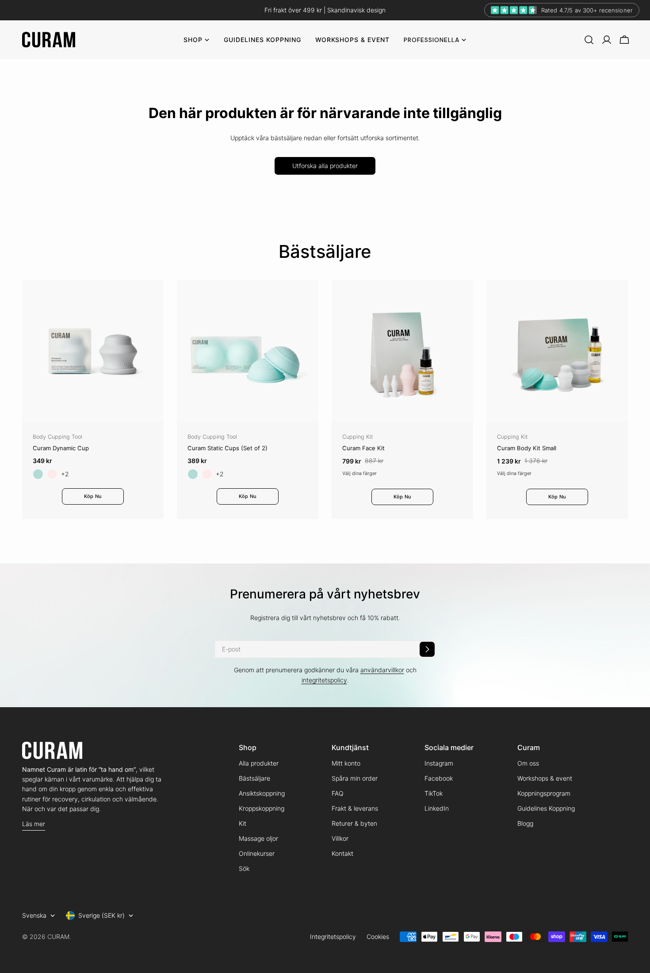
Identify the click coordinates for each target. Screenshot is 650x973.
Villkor (340, 838)
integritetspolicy (324, 680)
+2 (65, 474)
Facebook (438, 778)
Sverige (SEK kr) (101, 915)
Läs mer (33, 823)
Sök (244, 868)
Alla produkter (259, 763)
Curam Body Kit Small (526, 448)
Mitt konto (346, 763)
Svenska (34, 915)
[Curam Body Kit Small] (557, 350)
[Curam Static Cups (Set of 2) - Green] (192, 474)
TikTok (433, 793)
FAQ (338, 793)
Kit (242, 823)
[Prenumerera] (427, 649)
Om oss (528, 763)
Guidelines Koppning (546, 808)
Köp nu (93, 496)
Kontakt (342, 853)
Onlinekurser (257, 853)
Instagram (438, 763)
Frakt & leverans (355, 808)
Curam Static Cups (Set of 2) (227, 448)
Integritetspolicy (333, 936)
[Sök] (589, 40)
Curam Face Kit (363, 448)
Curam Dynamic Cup (61, 448)
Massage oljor (258, 838)
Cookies (378, 936)
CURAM (58, 936)
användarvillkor (382, 670)
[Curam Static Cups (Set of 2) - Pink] (207, 474)
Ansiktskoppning (262, 793)
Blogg (525, 823)
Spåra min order (355, 778)
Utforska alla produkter (325, 165)
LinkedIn (436, 808)
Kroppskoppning (261, 808)
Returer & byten (354, 823)
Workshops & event (544, 778)
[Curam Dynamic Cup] (93, 350)
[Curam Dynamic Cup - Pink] (52, 474)
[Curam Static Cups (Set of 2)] (247, 350)
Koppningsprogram (543, 793)
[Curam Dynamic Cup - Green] (38, 474)
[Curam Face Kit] (402, 350)
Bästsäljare (254, 778)
